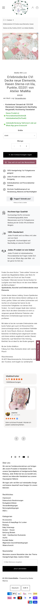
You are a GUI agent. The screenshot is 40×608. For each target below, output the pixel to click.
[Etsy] (28, 457)
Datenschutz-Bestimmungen (13, 500)
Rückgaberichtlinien (10, 503)
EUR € (25, 588)
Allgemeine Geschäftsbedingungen (15, 543)
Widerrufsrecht (8, 545)
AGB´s (5, 511)
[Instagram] (15, 457)
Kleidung (6, 525)
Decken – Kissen (9, 530)
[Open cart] (37, 7)
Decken (9, 20)
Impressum (7, 498)
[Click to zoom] (34, 36)
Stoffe (5, 538)
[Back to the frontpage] (4, 20)
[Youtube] (24, 457)
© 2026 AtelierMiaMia (10, 578)
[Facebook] (11, 457)
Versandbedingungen (10, 506)
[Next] (34, 49)
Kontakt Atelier (8, 540)
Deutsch (15, 588)
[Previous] (5, 49)
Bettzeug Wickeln (9, 533)
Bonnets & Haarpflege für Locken (15, 522)
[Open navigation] (4, 7)
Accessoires (7, 520)
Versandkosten (20, 98)
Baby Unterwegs (8, 527)
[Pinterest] (19, 457)
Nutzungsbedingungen (11, 508)
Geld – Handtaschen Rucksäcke (14, 535)
